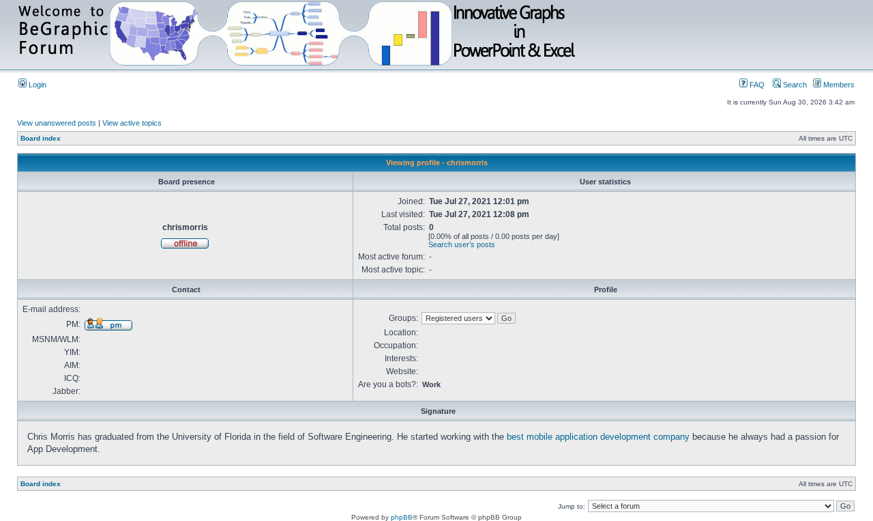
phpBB (402, 517)
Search (794, 85)
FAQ (756, 85)
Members (838, 85)
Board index (40, 138)
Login (36, 85)
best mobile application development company (598, 437)
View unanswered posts (56, 123)
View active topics (132, 123)
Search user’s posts (461, 244)
